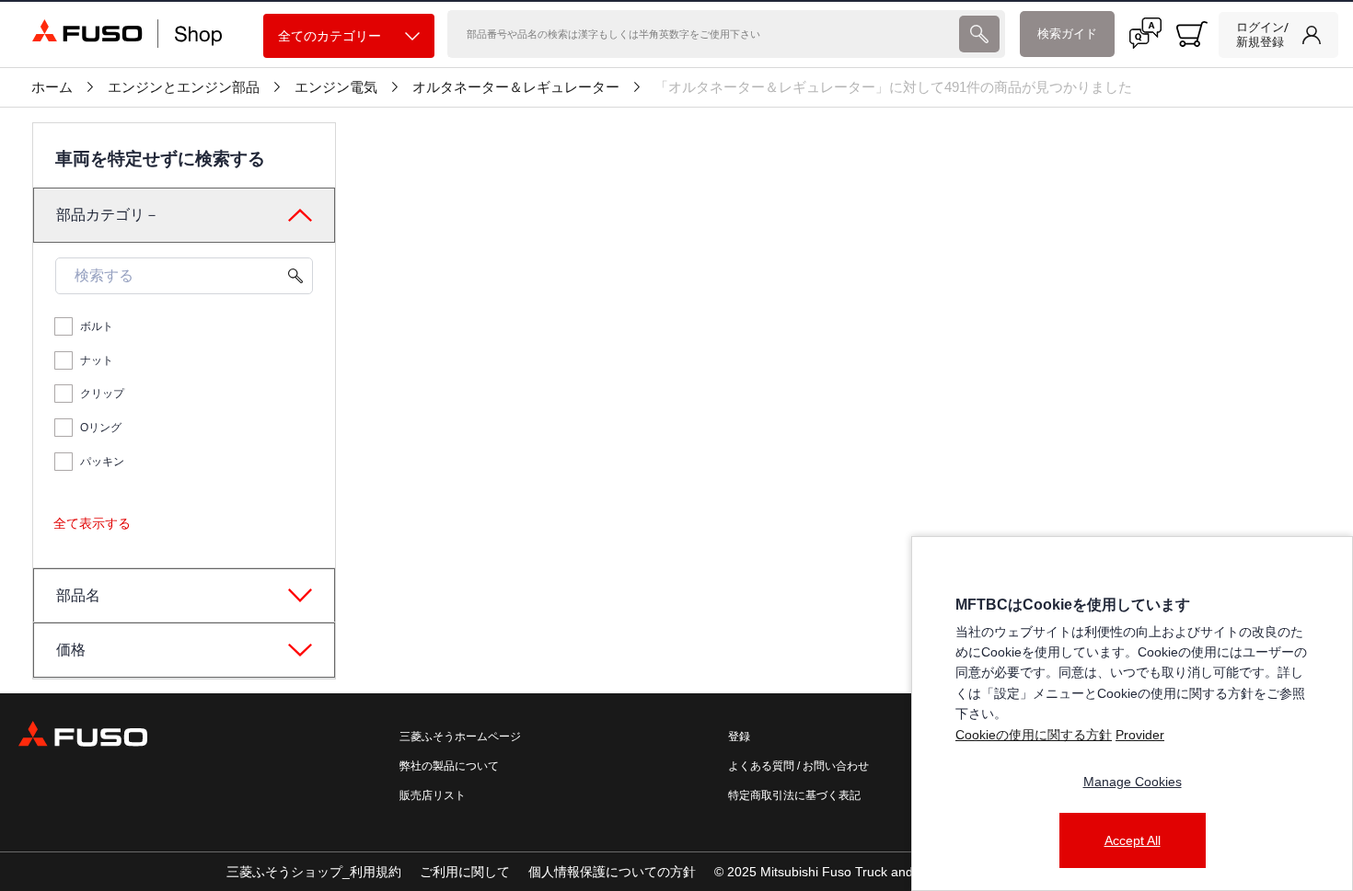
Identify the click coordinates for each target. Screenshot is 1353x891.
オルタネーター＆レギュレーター (515, 87)
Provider (1140, 734)
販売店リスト (432, 795)
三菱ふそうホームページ (460, 736)
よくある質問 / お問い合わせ (798, 766)
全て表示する (92, 523)
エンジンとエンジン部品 (184, 87)
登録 (739, 736)
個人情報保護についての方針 (612, 871)
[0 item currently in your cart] (1192, 34)
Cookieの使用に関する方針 (1033, 734)
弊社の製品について (449, 766)
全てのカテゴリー (329, 36)
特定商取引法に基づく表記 (794, 795)
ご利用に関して (465, 871)
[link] (1278, 35)
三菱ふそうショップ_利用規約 (313, 871)
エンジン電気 (336, 87)
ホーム (52, 87)
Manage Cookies (1132, 781)
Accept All (1132, 840)
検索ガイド (1067, 33)
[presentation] (979, 34)
